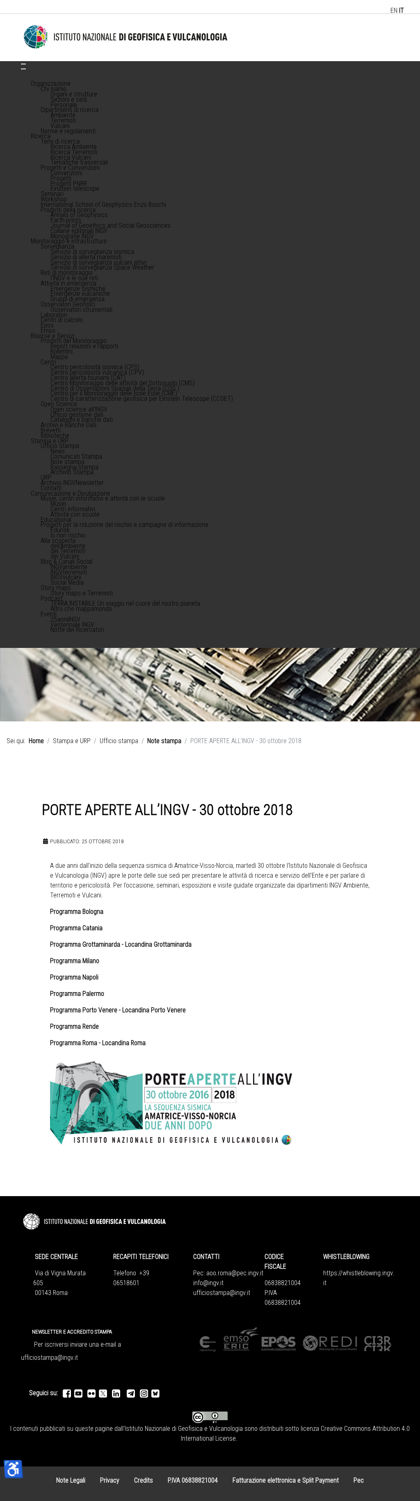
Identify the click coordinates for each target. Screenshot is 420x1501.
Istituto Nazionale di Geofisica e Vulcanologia (184, 1428)
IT (401, 10)
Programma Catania (77, 928)
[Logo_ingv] (126, 37)
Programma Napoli (75, 977)
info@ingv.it (208, 1283)
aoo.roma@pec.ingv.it (234, 1273)
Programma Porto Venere (83, 1010)
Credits (143, 1480)
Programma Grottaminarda (85, 944)
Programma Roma (74, 1043)
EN (393, 10)
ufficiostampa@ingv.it (221, 1293)
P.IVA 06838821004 (193, 1480)
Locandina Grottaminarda (159, 944)
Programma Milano (75, 961)
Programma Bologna (77, 911)
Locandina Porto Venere (154, 1010)
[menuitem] (51, 83)
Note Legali (70, 1480)
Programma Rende (74, 1026)
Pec (359, 1480)
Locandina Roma (124, 1043)
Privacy (109, 1480)
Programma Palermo (77, 994)
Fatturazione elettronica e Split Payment (286, 1480)
